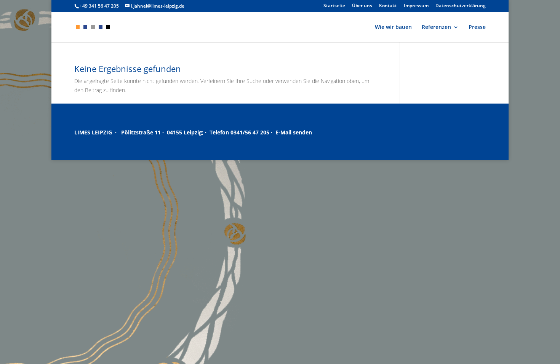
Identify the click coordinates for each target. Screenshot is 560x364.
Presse (477, 27)
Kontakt (388, 6)
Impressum (416, 6)
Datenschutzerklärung (460, 6)
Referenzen (436, 27)
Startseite (334, 6)
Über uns (362, 6)
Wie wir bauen (393, 27)
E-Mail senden (293, 132)
